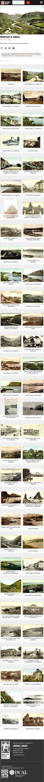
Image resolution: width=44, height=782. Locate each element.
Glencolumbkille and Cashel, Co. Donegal (11, 328)
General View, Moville (11, 729)
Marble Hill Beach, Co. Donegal (33, 705)
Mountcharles (33, 151)
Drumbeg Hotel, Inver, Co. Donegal (10, 661)
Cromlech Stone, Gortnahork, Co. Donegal (33, 661)
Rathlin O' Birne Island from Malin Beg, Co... (11, 639)
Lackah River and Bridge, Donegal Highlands (33, 239)
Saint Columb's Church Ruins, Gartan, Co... (33, 461)
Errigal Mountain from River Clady (10, 528)
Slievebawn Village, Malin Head (33, 328)
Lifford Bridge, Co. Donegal (11, 195)
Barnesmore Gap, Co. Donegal (11, 550)
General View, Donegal (10, 262)
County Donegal (7, 39)
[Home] (2, 3)
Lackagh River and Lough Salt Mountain (11, 416)
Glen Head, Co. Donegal (11, 395)
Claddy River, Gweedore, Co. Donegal (33, 483)
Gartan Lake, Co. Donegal (33, 128)
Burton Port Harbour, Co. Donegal (33, 172)
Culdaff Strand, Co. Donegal (33, 261)
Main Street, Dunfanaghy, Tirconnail (11, 305)
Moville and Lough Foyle (11, 128)
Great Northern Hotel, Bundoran (33, 439)
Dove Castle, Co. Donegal (11, 151)
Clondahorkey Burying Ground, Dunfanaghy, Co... (33, 216)
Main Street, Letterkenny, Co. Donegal (10, 439)
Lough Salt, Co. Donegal (33, 284)
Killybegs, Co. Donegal (10, 373)
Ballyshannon (33, 551)
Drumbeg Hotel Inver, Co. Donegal (33, 350)
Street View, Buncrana (33, 195)
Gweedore (13, 39)
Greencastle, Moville (33, 306)
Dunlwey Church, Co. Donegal (11, 239)
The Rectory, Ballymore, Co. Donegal (33, 639)
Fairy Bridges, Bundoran (33, 595)
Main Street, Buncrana (33, 573)
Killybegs (11, 84)
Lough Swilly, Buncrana (33, 395)
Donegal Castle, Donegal (33, 684)
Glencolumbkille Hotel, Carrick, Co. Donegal (11, 172)
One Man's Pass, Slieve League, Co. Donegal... (11, 705)
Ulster (1, 39)
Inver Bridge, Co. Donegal (33, 84)
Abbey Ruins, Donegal (33, 729)
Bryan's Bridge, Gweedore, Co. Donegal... (33, 616)
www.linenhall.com (18, 755)
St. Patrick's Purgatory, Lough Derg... (11, 216)
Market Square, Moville (33, 106)
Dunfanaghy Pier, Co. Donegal (11, 483)
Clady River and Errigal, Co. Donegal (11, 505)
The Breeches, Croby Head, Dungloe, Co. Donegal (33, 505)
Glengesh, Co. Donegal (11, 351)
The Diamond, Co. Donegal (11, 106)
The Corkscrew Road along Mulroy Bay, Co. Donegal (11, 616)
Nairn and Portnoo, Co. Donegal (11, 461)
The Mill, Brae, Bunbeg (11, 684)
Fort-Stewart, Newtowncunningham (10, 572)
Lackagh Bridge (33, 529)
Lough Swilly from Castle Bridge (10, 283)
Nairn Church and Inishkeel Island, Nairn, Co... (33, 372)
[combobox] (18, 2)
